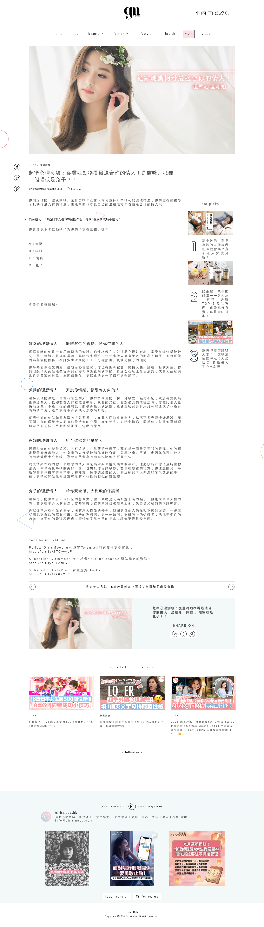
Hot (75, 34)
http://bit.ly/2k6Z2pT (50, 574)
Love (186, 34)
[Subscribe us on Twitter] (221, 13)
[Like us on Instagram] (204, 13)
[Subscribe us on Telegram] (216, 13)
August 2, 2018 (54, 189)
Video (206, 34)
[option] (61, 702)
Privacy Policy (132, 912)
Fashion (119, 34)
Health (170, 34)
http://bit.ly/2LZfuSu (49, 563)
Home (58, 34)
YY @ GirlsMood (37, 189)
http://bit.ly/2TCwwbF (50, 551)
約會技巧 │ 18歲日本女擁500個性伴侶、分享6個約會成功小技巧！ (75, 219)
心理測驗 (45, 165)
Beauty (94, 34)
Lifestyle (144, 34)
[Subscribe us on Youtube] (210, 13)
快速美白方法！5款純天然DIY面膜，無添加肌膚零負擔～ (132, 586)
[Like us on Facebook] (197, 13)
